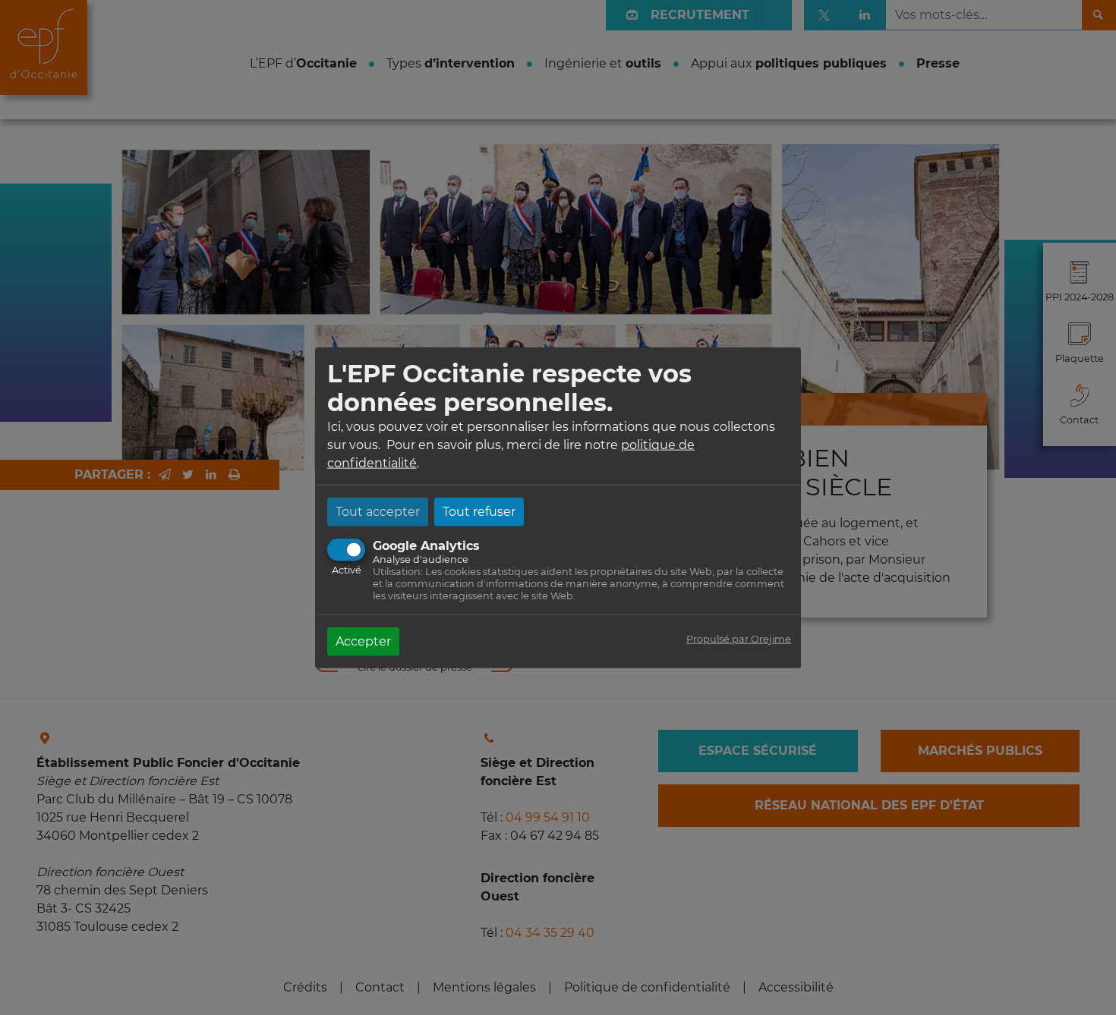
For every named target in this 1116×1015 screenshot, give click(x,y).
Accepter (363, 640)
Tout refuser (479, 511)
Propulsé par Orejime (738, 638)
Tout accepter (378, 511)
